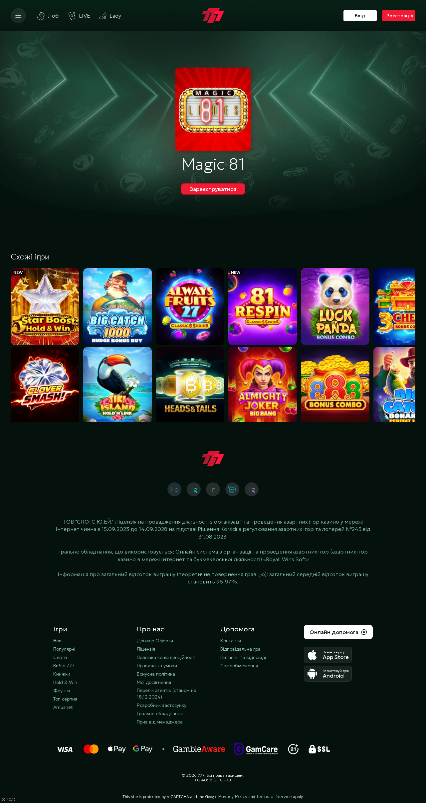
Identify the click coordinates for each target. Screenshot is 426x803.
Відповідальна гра (240, 649)
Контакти (230, 641)
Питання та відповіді (243, 657)
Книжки (61, 674)
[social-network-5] (174, 489)
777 (201, 775)
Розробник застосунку (161, 705)
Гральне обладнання (160, 714)
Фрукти (61, 691)
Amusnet (63, 707)
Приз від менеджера (160, 722)
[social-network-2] (232, 489)
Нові (58, 641)
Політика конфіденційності (166, 657)
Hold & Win (65, 682)
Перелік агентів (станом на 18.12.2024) (166, 693)
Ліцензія (146, 649)
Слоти (60, 657)
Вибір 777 (64, 666)
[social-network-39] (213, 489)
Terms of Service (274, 796)
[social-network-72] (252, 489)
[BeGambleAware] (199, 749)
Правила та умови (157, 666)
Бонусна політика (156, 674)
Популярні (64, 649)
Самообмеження (239, 666)
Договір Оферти (155, 641)
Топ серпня (65, 699)
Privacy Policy (232, 796)
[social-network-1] (194, 489)
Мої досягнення (154, 682)
